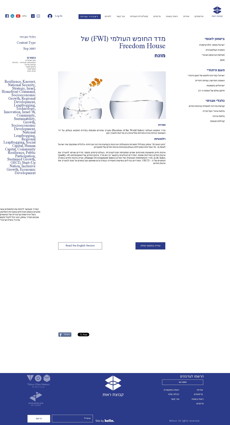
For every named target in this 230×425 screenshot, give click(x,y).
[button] (80, 245)
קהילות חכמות (217, 121)
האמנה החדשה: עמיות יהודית (210, 80)
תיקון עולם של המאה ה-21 (211, 90)
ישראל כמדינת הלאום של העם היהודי (206, 75)
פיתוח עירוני (218, 116)
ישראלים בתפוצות (216, 85)
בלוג (24, 16)
